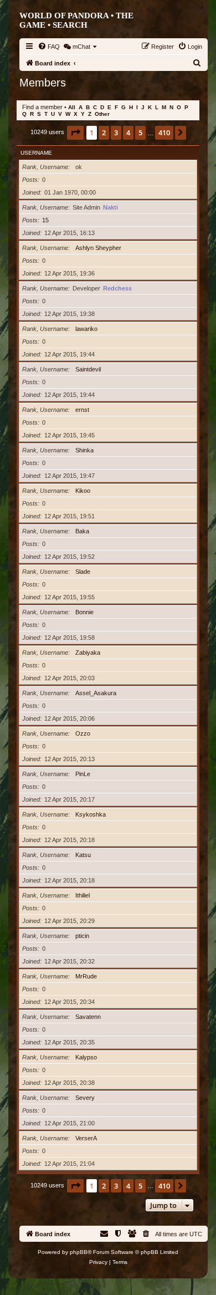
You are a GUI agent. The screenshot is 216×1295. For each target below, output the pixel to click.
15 (45, 220)
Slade (82, 571)
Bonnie (84, 612)
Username (36, 153)
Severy (85, 1097)
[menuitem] (49, 46)
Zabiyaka (87, 652)
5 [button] (140, 132)
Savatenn (88, 1016)
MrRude (86, 976)
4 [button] (128, 132)
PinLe (82, 774)
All (71, 107)
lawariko (86, 328)
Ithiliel (82, 895)
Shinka (84, 450)
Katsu (83, 855)
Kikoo (82, 490)
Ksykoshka (90, 814)
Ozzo (82, 733)
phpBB (79, 1252)
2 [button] (104, 132)
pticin (82, 935)
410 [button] (164, 132)
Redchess (117, 288)
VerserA (86, 1138)
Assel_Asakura (95, 693)
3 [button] (116, 132)
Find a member (42, 107)
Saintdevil (88, 369)
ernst (82, 409)
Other (102, 114)
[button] (75, 132)
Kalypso (86, 1057)
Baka (82, 531)
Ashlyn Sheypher (98, 247)
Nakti (110, 207)
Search (70, 25)
